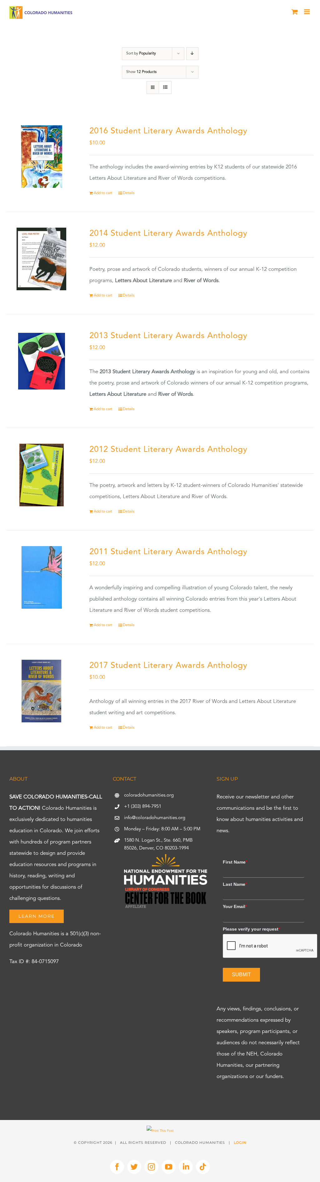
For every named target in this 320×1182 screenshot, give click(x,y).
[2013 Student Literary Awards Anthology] (41, 361)
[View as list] (165, 87)
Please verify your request (251, 929)
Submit (241, 974)
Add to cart (103, 193)
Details (128, 193)
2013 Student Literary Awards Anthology (168, 336)
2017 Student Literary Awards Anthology (168, 666)
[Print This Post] (160, 1131)
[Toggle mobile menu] (307, 11)
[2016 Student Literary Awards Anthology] (41, 156)
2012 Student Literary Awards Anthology (168, 450)
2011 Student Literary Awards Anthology (168, 552)
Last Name (235, 884)
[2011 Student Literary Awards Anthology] (41, 577)
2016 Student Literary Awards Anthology (168, 131)
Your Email (235, 906)
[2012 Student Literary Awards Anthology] (41, 475)
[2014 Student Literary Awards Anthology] (41, 259)
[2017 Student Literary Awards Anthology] (41, 691)
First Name (235, 862)
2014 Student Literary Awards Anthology (168, 234)
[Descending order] (192, 53)
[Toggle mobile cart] (295, 11)
